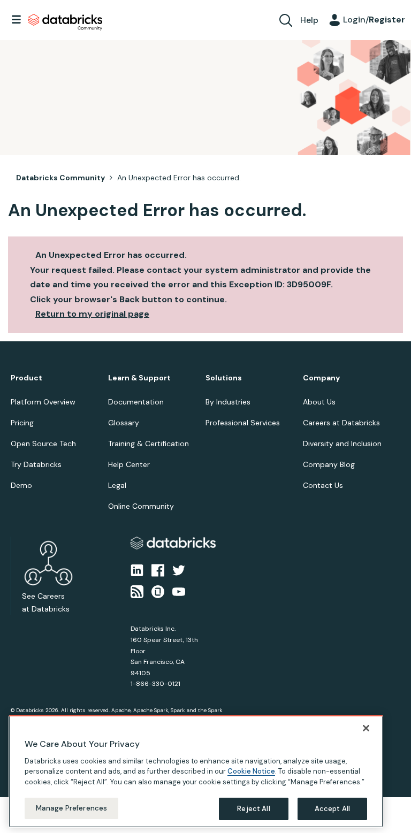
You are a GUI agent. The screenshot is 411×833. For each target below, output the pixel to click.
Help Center (129, 464)
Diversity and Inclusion (342, 443)
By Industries (228, 402)
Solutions (224, 378)
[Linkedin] (137, 569)
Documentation (136, 402)
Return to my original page (92, 313)
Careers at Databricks (341, 422)
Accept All (332, 808)
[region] (196, 771)
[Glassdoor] (157, 591)
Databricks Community (65, 22)
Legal (117, 485)
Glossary (123, 422)
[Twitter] (178, 569)
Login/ (374, 19)
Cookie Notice (251, 771)
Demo (21, 485)
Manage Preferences (71, 808)
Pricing (22, 422)
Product (26, 378)
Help (309, 20)
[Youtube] (178, 591)
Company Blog (329, 464)
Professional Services (243, 422)
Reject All (253, 808)
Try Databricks (36, 464)
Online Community (141, 506)
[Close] (366, 728)
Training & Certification (148, 443)
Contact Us (323, 485)
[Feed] (137, 591)
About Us (319, 402)
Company (321, 378)
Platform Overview (43, 402)
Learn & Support (139, 378)
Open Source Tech (43, 443)
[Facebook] (157, 569)
